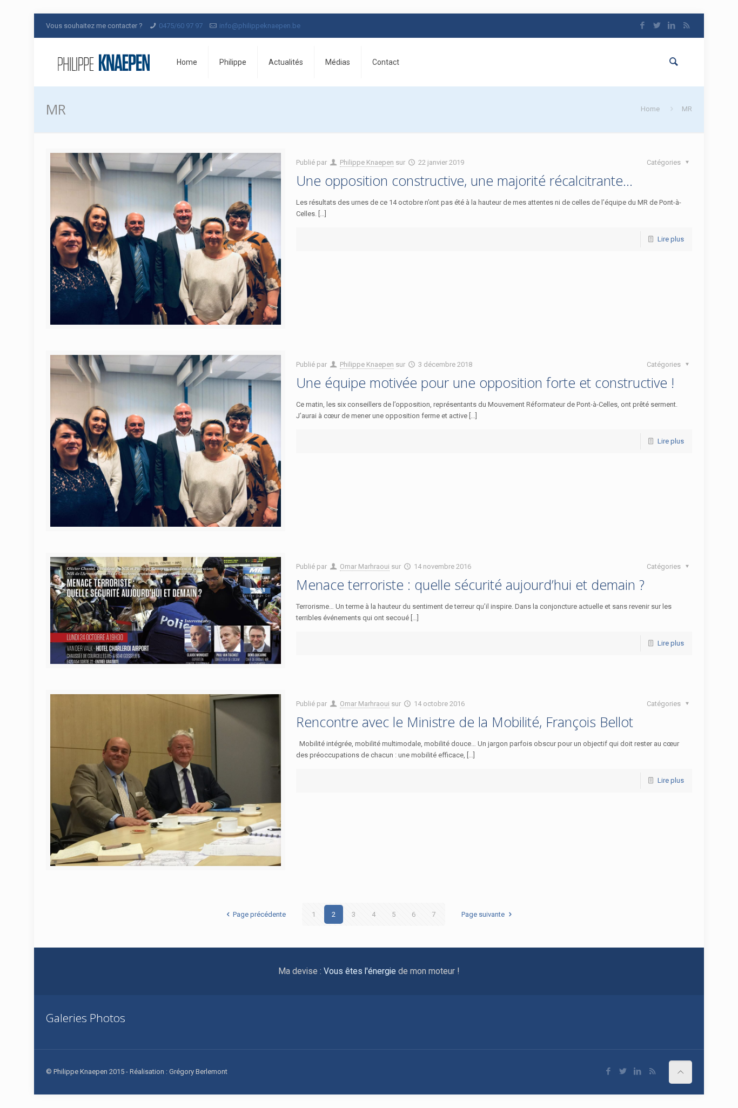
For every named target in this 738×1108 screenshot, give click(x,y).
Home (650, 109)
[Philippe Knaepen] (103, 62)
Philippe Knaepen (367, 162)
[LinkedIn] (671, 25)
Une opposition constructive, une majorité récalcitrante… (464, 180)
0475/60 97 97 (181, 26)
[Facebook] (642, 25)
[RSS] (686, 25)
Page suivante (483, 914)
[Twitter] (657, 25)
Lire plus (671, 239)
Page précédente (259, 914)
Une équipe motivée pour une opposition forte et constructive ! (485, 382)
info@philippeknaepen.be (259, 26)
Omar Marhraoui (365, 566)
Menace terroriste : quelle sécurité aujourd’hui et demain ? (470, 584)
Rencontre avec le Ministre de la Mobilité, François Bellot (464, 722)
